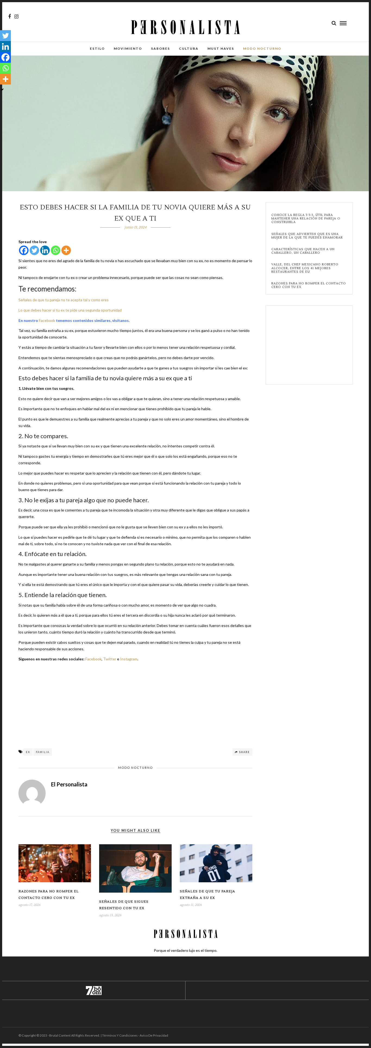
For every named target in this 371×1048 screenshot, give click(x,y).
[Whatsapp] (55, 250)
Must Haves (220, 48)
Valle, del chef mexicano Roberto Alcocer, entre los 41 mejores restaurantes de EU (304, 268)
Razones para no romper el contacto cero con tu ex (308, 285)
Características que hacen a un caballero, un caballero (303, 251)
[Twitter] (34, 250)
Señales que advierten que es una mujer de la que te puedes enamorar (307, 235)
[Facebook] (24, 250)
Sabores (160, 48)
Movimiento (128, 48)
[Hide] (2, 89)
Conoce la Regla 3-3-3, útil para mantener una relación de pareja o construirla (305, 218)
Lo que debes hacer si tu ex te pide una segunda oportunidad (70, 310)
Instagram (128, 659)
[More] (66, 250)
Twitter (109, 659)
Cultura (189, 48)
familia (42, 752)
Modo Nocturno (262, 48)
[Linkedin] (45, 250)
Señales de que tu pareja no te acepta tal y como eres (63, 299)
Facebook (47, 320)
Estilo (97, 48)
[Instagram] (16, 16)
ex (28, 752)
